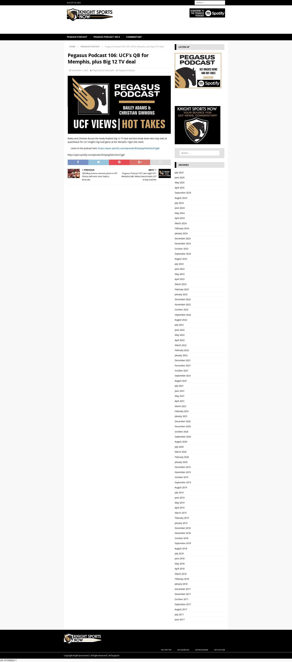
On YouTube (219, 650)
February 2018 (182, 578)
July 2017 (179, 614)
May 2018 (179, 563)
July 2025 (179, 172)
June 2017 (179, 619)
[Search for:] (210, 2)
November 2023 (183, 243)
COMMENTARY (134, 36)
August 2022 (181, 319)
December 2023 (183, 238)
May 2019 (179, 502)
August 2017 (181, 609)
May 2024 (179, 213)
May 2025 (179, 182)
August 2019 (181, 487)
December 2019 (183, 467)
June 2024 (179, 207)
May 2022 (179, 335)
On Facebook (183, 650)
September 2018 (183, 543)
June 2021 (179, 391)
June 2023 (179, 268)
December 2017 (183, 589)
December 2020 (183, 421)
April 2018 (179, 568)
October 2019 (181, 477)
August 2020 (181, 441)
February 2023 (182, 289)
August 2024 (181, 197)
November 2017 (183, 594)
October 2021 (181, 370)
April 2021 (179, 401)
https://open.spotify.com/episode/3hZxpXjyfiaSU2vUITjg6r (129, 148)
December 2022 (183, 299)
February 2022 (182, 350)
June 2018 (179, 558)
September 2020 (183, 436)
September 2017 (183, 604)
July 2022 (179, 324)
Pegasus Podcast (127, 70)
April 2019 (179, 507)
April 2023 (179, 279)
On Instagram (201, 650)
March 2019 (180, 512)
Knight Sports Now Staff (103, 70)
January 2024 (181, 233)
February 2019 (182, 517)
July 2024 (179, 202)
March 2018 (180, 573)
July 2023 (179, 263)
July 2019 (179, 492)
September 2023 (183, 253)
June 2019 (179, 497)
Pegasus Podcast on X (107, 36)
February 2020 (182, 457)
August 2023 (181, 258)
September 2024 (183, 192)
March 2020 (180, 451)
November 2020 (183, 426)
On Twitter (166, 650)
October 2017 (181, 599)
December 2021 (183, 360)
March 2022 (180, 345)
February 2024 (182, 228)
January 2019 (181, 523)
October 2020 (181, 431)
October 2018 (181, 538)
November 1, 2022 (80, 70)
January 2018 (181, 583)
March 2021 (180, 406)
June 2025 (179, 177)
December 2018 (183, 528)
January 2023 (181, 294)
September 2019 (183, 482)
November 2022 (183, 304)
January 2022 (181, 355)
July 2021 (179, 385)
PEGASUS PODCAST (77, 36)
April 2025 (179, 187)
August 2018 (181, 548)
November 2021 (183, 365)
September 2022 (183, 314)
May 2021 (179, 396)
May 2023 (179, 274)
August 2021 (181, 380)
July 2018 (179, 553)
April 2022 (179, 340)
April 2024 (179, 218)
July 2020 (179, 446)
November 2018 (183, 533)
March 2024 (180, 223)
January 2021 (181, 416)
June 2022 (179, 329)
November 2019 (183, 472)
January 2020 (181, 462)
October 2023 (181, 248)
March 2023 (180, 284)
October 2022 (181, 309)
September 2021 (183, 375)
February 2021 (182, 411)
